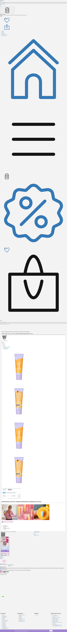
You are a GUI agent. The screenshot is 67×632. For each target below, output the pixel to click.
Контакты (54, 616)
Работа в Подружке (56, 615)
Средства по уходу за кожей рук (25, 331)
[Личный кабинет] (7, 10)
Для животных (5, 626)
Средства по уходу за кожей (9, 331)
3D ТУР (54, 623)
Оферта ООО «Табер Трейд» (57, 622)
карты (22, 620)
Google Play (2, 556)
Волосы (4, 618)
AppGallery (1, 557)
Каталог (3, 331)
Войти (1, 16)
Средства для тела (17, 331)
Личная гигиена (5, 621)
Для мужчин (4, 624)
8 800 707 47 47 (36, 532)
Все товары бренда (4, 340)
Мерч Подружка (5, 628)
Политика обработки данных (57, 624)
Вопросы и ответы (55, 620)
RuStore (1, 558)
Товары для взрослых (6, 627)
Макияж (4, 617)
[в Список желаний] (3, 344)
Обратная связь (36, 535)
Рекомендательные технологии (57, 625)
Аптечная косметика (6, 620)
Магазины (20, 619)
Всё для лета (4, 615)
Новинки (20, 616)
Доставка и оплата (55, 619)
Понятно (51, 630)
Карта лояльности (22, 618)
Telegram (35, 534)
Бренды (20, 617)
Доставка (22, 621)
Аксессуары (4, 623)
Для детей (4, 625)
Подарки (4, 622)
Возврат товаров (55, 618)
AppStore (1, 555)
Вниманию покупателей (56, 617)
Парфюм (4, 619)
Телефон (9, 565)
